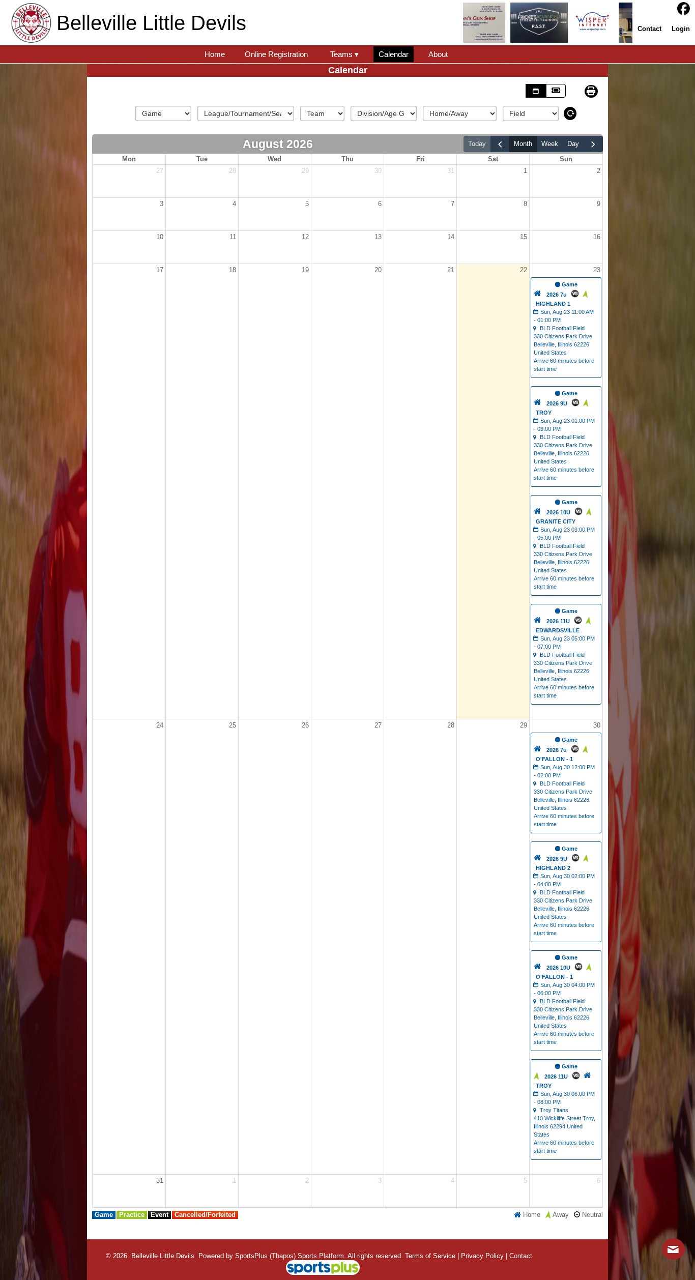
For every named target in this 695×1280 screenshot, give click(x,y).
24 (159, 725)
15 (523, 237)
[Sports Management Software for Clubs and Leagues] (319, 1268)
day (573, 144)
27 (159, 170)
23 (596, 270)
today (477, 144)
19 (305, 270)
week (549, 144)
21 (450, 270)
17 (159, 270)
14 (450, 237)
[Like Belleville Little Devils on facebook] (683, 9)
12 (305, 237)
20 (378, 270)
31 (450, 170)
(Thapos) (283, 1256)
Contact (520, 1256)
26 (305, 725)
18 (232, 270)
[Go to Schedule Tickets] (556, 91)
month (523, 144)
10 (159, 237)
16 (596, 237)
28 (232, 170)
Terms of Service (430, 1256)
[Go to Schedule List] (536, 91)
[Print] (591, 91)
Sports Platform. (322, 1256)
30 (378, 170)
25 (232, 725)
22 (523, 270)
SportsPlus (251, 1256)
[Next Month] (593, 144)
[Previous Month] (500, 144)
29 (305, 170)
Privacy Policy (482, 1256)
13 (378, 237)
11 (232, 237)
